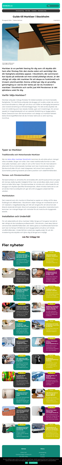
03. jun (51, 424)
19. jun (51, 373)
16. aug (22, 252)
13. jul (51, 304)
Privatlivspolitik (33, 462)
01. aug (51, 286)
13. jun (21, 390)
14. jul (21, 304)
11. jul (21, 321)
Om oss (27, 10)
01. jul (51, 338)
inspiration (57, 20)
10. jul (51, 321)
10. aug (51, 252)
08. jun (22, 407)
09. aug (22, 269)
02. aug (22, 286)
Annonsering (20, 10)
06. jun (51, 407)
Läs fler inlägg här (31, 237)
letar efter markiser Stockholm (19, 159)
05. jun (22, 424)
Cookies (34, 10)
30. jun (51, 355)
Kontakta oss (42, 10)
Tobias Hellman (17, 20)
